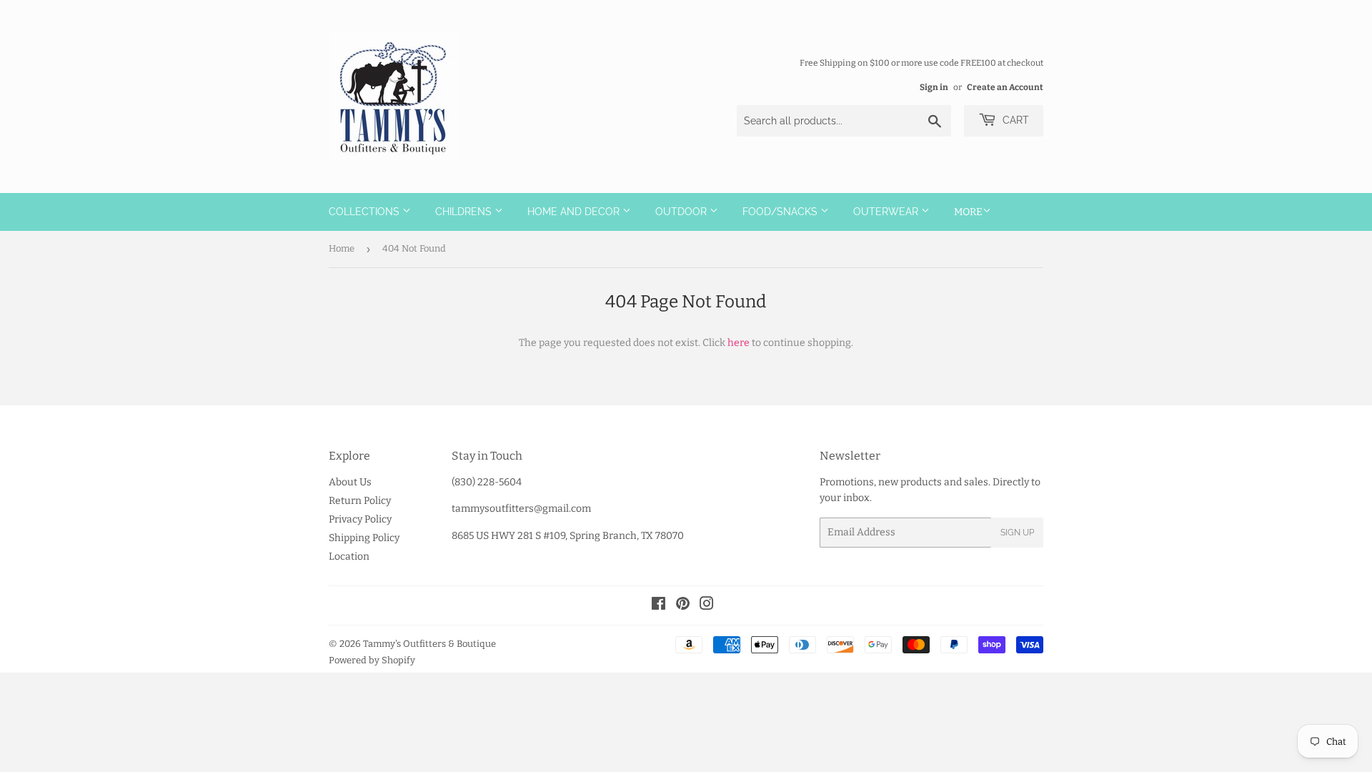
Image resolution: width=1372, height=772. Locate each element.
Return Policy (360, 501)
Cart (1014, 120)
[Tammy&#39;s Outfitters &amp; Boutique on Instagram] (707, 606)
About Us (350, 482)
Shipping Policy (364, 538)
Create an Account (1005, 87)
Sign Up (1017, 533)
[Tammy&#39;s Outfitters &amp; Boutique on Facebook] (658, 606)
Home (341, 248)
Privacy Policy (360, 519)
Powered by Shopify (372, 660)
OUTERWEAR (887, 211)
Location (349, 556)
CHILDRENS (464, 211)
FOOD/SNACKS (781, 211)
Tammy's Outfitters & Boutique (429, 643)
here (738, 343)
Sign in (934, 87)
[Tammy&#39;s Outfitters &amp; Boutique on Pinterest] (682, 606)
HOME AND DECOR (574, 211)
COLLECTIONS (365, 211)
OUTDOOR (682, 211)
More (968, 212)
